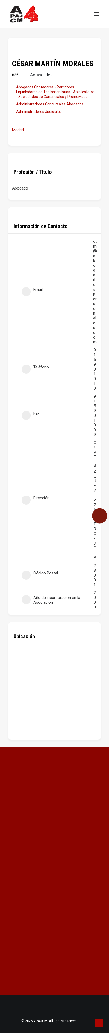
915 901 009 (95, 415)
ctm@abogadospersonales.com (95, 291)
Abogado (20, 188)
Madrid (18, 129)
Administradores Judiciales (39, 111)
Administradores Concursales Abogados (50, 104)
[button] (97, 14)
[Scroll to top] (99, 1022)
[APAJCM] (24, 14)
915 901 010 (95, 369)
